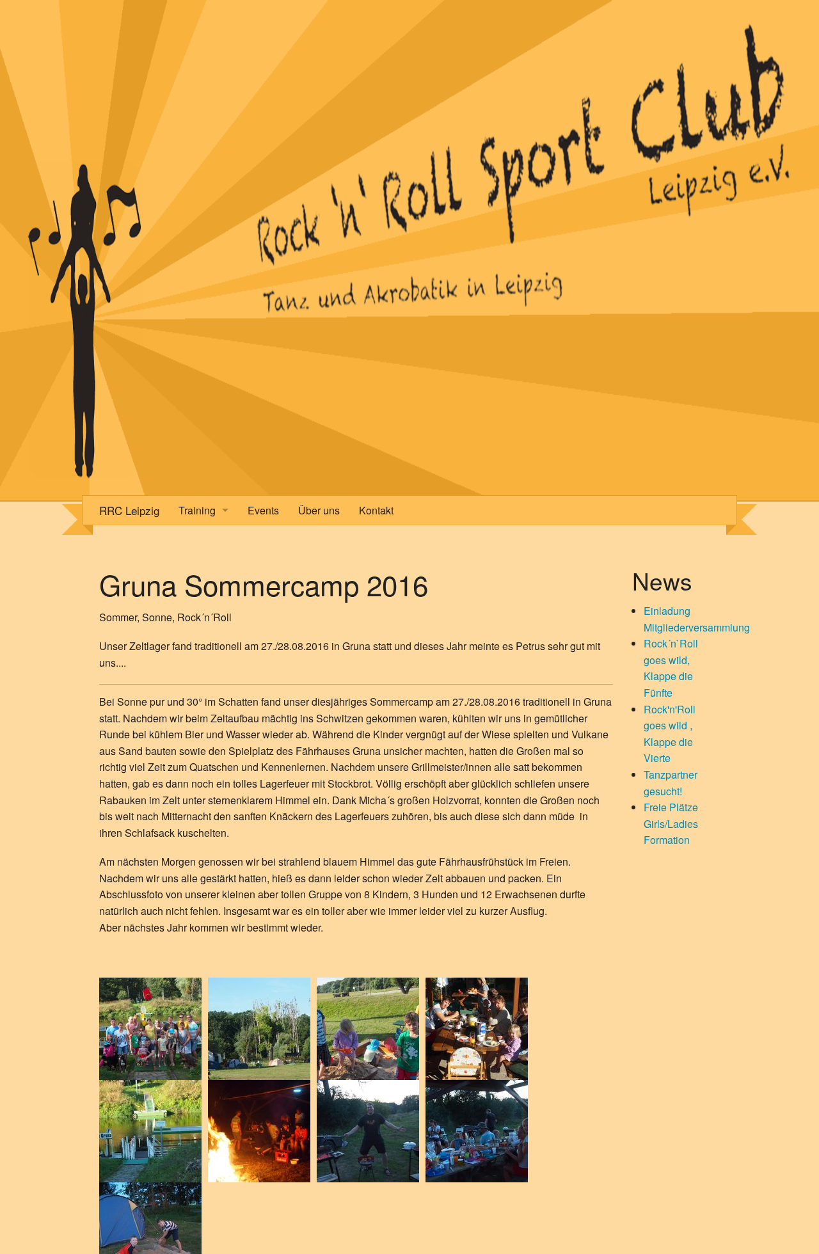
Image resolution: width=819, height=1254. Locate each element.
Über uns (319, 510)
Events (263, 510)
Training (197, 510)
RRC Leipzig (129, 510)
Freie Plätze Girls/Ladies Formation (671, 823)
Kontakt (376, 510)
